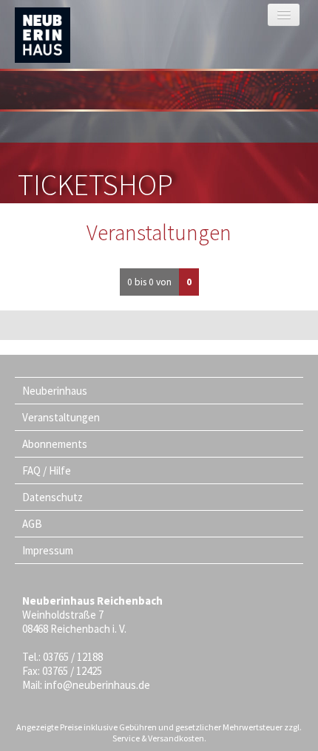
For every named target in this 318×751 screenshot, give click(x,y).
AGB (32, 524)
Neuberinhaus (54, 391)
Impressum (47, 550)
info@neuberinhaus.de (97, 685)
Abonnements (54, 444)
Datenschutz (52, 497)
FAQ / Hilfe (46, 470)
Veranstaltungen (61, 417)
